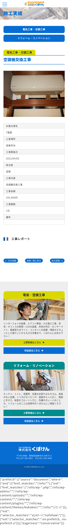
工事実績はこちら (32, 342)
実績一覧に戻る (34, 260)
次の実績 (12, 260)
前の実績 (56, 260)
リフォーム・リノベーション (34, 38)
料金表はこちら (32, 350)
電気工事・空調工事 (34, 29)
